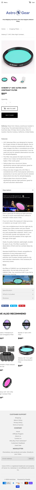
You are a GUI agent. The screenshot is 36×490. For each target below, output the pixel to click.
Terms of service (18, 425)
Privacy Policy (18, 422)
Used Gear (18, 445)
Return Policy (18, 420)
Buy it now (10, 115)
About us (18, 436)
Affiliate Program (18, 434)
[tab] (18, 190)
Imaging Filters (14, 29)
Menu (5, 2)
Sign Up (31, 458)
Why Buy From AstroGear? (18, 441)
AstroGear (12, 479)
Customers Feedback (18, 443)
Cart (33, 2)
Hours (18, 431)
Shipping (18, 418)
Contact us (18, 438)
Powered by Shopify (23, 479)
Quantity (4, 99)
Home (3, 29)
